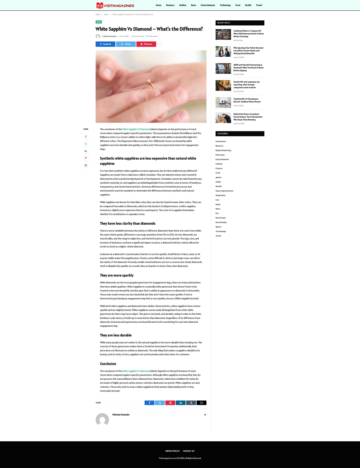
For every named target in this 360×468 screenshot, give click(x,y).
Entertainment (208, 5)
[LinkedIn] (86, 151)
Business (170, 5)
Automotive (221, 141)
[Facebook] (86, 136)
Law (217, 200)
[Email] (86, 165)
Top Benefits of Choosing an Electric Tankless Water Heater (247, 100)
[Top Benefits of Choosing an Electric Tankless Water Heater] (223, 102)
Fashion (182, 5)
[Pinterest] (86, 158)
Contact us (188, 451)
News (193, 5)
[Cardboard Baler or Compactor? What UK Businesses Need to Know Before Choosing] (223, 34)
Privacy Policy (173, 451)
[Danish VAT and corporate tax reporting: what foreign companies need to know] (223, 85)
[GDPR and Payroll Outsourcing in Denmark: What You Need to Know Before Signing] (223, 68)
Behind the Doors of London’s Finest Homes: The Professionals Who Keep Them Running (248, 117)
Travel (259, 5)
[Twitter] (86, 143)
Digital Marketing (223, 150)
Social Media (221, 222)
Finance (219, 168)
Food (237, 5)
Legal (218, 204)
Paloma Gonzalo (110, 36)
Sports (218, 226)
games (218, 177)
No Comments (138, 36)
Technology (225, 5)
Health (248, 5)
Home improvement (224, 191)
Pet (217, 213)
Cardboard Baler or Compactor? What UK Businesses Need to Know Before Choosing (249, 34)
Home (158, 5)
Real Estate (221, 217)
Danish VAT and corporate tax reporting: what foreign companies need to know (247, 85)
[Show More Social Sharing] (159, 44)
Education (220, 155)
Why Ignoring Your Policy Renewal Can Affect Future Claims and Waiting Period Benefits (248, 51)
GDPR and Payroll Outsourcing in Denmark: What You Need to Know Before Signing (249, 68)
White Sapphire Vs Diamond (136, 129)
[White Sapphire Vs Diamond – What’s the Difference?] (151, 86)
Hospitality (220, 195)
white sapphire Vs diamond (135, 371)
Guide (218, 182)
